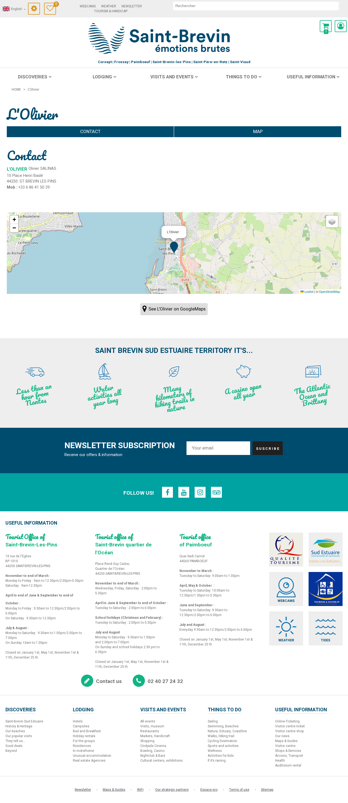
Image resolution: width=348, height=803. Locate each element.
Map (258, 131)
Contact (90, 131)
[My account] (340, 26)
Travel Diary (55, 5)
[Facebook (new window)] (167, 492)
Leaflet (308, 291)
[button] (325, 26)
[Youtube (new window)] (183, 492)
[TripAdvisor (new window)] (216, 492)
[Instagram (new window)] (200, 492)
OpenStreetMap (329, 291)
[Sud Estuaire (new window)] (326, 550)
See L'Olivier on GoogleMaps (177, 309)
